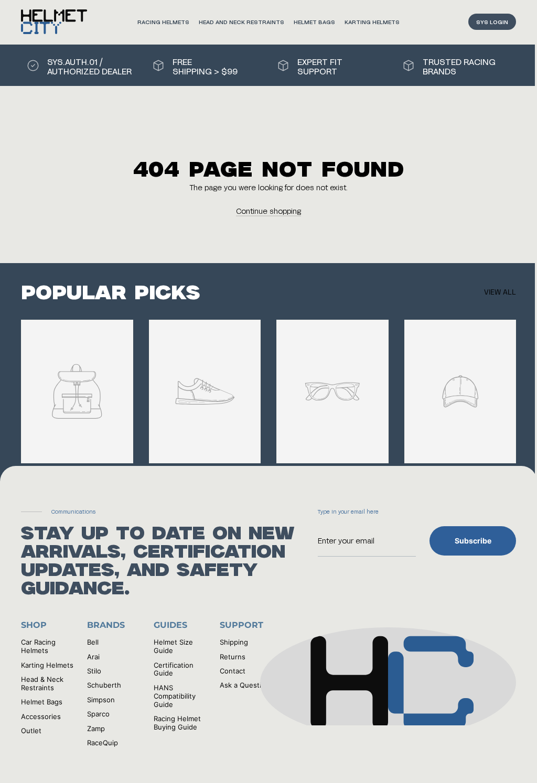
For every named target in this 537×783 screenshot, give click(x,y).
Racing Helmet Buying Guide (177, 722)
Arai (93, 656)
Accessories (41, 716)
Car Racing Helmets (38, 646)
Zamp (96, 728)
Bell (93, 642)
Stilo (94, 671)
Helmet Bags (314, 21)
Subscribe (473, 540)
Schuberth (104, 685)
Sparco (98, 714)
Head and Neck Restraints (241, 21)
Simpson (101, 699)
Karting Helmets (372, 21)
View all (500, 292)
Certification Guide (174, 669)
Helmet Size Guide (173, 646)
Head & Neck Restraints (42, 683)
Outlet (31, 730)
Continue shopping (268, 210)
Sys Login (492, 21)
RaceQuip (102, 742)
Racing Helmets (163, 21)
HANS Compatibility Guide (175, 696)
